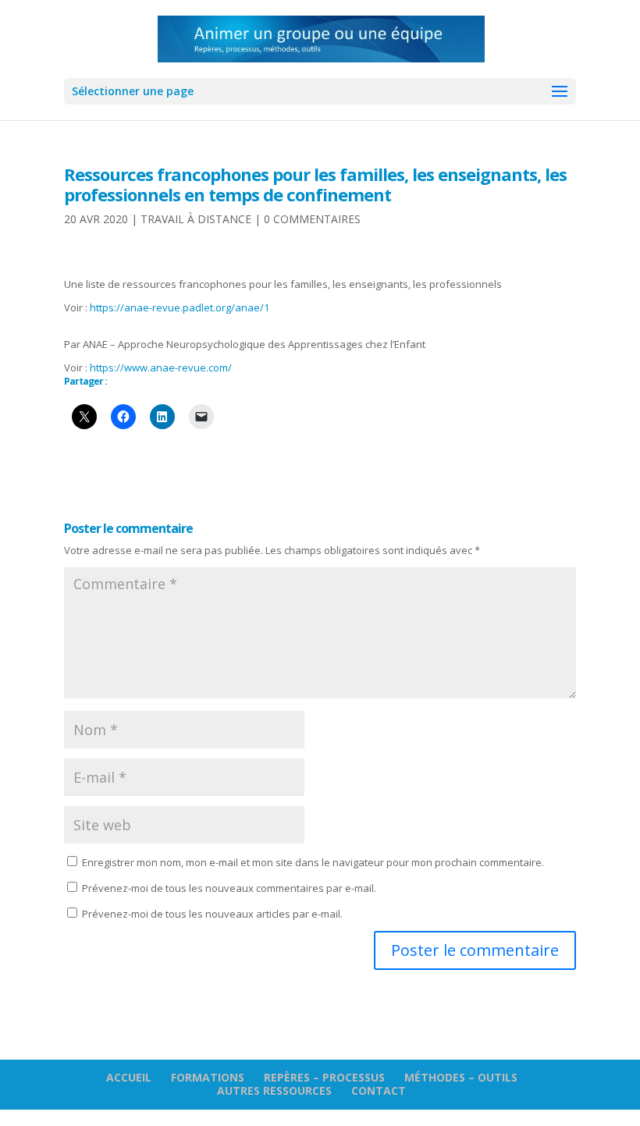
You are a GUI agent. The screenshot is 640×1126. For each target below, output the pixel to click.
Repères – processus (324, 1077)
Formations (207, 1077)
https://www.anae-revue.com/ (161, 368)
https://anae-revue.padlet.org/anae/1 (179, 307)
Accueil (128, 1077)
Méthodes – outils (460, 1077)
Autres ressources (274, 1090)
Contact (378, 1090)
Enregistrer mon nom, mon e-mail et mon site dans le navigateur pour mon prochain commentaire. (313, 862)
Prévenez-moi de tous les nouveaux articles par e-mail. (212, 914)
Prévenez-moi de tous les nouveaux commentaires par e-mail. (229, 888)
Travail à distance (195, 218)
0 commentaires (312, 218)
